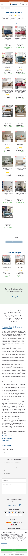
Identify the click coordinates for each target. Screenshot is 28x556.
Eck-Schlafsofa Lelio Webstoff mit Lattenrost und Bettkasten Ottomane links (20, 39)
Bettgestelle (17, 462)
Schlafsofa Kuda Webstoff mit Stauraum (7, 194)
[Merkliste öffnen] (23, 4)
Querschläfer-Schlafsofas (8, 435)
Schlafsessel (5, 18)
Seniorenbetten (18, 467)
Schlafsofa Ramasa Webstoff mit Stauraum (7, 144)
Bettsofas (4, 443)
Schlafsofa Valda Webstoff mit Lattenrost (7, 118)
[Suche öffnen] (4, 4)
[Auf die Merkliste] (12, 27)
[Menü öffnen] (2, 4)
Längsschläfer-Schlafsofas (9, 452)
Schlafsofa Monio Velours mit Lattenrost (7, 219)
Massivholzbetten (19, 465)
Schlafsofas (7, 473)
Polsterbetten (7, 465)
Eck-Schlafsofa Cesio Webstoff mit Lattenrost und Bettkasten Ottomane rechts (20, 91)
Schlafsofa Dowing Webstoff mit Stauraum (20, 194)
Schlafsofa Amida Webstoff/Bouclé (20, 118)
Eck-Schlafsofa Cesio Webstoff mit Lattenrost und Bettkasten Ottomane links (7, 66)
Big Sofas (20, 18)
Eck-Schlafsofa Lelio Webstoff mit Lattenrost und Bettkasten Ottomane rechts (7, 91)
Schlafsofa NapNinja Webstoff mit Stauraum (20, 169)
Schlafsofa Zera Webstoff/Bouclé (20, 144)
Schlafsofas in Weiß (6, 445)
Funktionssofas (5, 440)
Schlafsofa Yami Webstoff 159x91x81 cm (8, 169)
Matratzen (6, 470)
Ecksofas (13, 18)
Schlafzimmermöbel (8, 462)
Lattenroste (17, 470)
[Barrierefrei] (21, 4)
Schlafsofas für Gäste (7, 438)
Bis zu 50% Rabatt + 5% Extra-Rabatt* (16, 1)
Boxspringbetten (8, 467)
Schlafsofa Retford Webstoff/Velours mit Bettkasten (8, 39)
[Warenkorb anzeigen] (26, 4)
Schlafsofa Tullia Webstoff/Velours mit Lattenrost (20, 66)
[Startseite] (13, 4)
